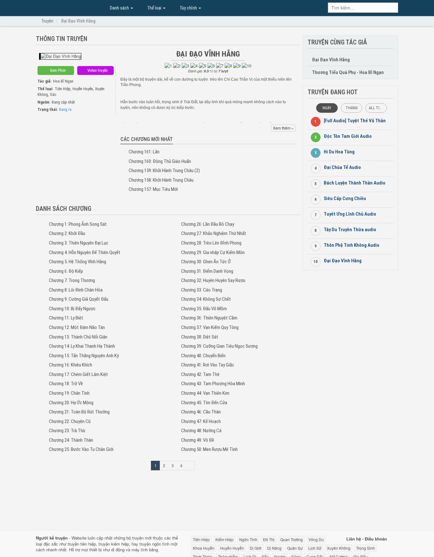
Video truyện (97, 70)
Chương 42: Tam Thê (200, 374)
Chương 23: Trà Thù (67, 430)
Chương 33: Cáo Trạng (201, 290)
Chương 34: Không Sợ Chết (206, 299)
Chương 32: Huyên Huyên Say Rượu (213, 280)
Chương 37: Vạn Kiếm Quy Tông (210, 327)
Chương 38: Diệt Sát (199, 337)
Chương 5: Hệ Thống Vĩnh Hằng (77, 262)
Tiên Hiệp (63, 88)
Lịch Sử (314, 548)
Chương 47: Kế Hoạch (201, 421)
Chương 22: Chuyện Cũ (70, 421)
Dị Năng (274, 548)
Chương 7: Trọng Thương (72, 280)
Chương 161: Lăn (144, 152)
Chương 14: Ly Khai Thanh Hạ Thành (82, 346)
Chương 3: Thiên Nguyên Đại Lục (78, 243)
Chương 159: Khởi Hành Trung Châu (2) (164, 170)
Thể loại (154, 7)
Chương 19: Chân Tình (69, 393)
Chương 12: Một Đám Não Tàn (77, 327)
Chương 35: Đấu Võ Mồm (204, 309)
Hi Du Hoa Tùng (339, 152)
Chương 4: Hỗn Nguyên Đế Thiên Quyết (84, 252)
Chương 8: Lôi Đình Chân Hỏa (76, 290)
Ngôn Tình (248, 539)
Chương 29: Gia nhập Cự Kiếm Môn (213, 252)
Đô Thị (269, 539)
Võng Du (316, 539)
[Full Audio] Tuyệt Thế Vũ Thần (355, 121)
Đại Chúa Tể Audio (342, 167)
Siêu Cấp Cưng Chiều (345, 198)
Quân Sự (294, 548)
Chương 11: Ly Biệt (66, 318)
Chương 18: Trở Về (66, 383)
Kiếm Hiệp (224, 539)
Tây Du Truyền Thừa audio (350, 229)
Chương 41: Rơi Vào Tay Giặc (207, 365)
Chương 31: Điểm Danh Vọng (207, 271)
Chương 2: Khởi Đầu (67, 233)
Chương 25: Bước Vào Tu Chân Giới (81, 449)
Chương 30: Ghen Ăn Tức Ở (206, 262)
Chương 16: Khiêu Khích (70, 365)
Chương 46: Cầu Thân (201, 412)
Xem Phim (57, 70)
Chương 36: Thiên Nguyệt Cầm (209, 318)
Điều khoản (376, 539)
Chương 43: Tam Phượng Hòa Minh (213, 383)
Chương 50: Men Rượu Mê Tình (209, 449)
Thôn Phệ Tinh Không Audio (351, 245)
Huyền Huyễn (82, 88)
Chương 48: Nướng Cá (201, 430)
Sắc (53, 94)
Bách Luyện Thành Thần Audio (354, 183)
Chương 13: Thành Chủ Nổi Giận (78, 337)
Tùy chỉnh (188, 7)
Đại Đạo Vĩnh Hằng (67, 7)
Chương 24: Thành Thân (71, 440)
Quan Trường (291, 539)
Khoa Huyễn (203, 548)
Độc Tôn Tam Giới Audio (348, 136)
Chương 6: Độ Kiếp (66, 271)
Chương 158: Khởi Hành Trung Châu (161, 180)
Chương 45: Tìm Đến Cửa (204, 403)
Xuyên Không (338, 548)
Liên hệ (353, 539)
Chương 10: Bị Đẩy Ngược (72, 309)
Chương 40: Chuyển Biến (203, 356)
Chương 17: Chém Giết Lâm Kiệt (78, 374)
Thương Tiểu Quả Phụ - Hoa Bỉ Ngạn (348, 72)
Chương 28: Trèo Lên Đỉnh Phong (211, 243)
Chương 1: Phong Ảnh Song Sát (78, 224)
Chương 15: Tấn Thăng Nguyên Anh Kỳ (84, 356)
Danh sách (119, 7)
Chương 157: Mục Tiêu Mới (153, 189)
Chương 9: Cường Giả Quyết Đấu (78, 299)
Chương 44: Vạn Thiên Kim (205, 393)
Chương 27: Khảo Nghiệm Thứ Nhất (213, 233)
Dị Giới (255, 548)
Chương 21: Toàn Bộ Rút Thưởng (79, 412)
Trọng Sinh (365, 548)
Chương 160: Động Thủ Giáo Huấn (160, 161)
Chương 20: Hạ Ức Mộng (71, 403)
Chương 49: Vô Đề (197, 440)
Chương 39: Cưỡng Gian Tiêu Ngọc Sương (219, 346)
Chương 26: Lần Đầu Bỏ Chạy (207, 224)
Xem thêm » (283, 128)
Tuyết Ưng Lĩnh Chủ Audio (350, 214)
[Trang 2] (190, 465)
